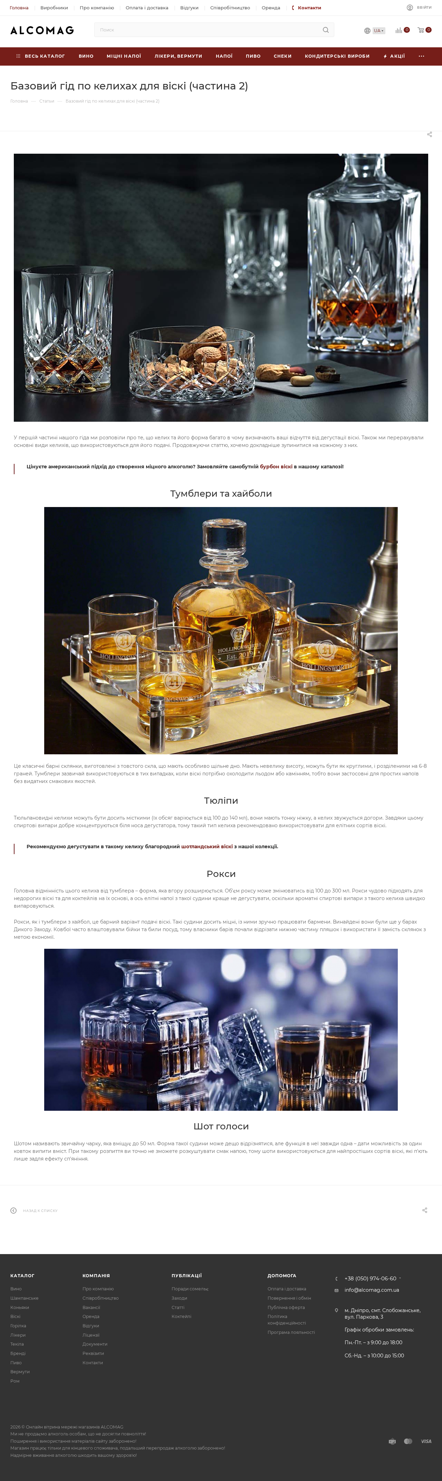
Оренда (91, 1316)
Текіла (17, 1344)
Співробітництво (101, 1298)
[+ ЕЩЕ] (422, 56)
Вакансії (91, 1307)
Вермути (20, 1371)
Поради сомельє (190, 1288)
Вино (16, 1288)
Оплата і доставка (287, 1288)
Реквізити (93, 1353)
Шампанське (24, 1298)
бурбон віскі (276, 467)
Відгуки (91, 1325)
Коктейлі (181, 1316)
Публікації (187, 1275)
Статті (178, 1307)
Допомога (282, 1275)
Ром (15, 1381)
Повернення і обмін (289, 1298)
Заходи (179, 1298)
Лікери (18, 1335)
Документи (95, 1344)
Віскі (15, 1316)
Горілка (18, 1325)
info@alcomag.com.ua (372, 1290)
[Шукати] (325, 29)
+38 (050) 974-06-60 (370, 1278)
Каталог (22, 1275)
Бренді (18, 1353)
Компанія (96, 1275)
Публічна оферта (286, 1307)
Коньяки (19, 1307)
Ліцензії (91, 1335)
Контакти (93, 1362)
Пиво (16, 1362)
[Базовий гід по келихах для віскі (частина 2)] (221, 288)
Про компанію (98, 1288)
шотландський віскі (207, 846)
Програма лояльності (291, 1332)
